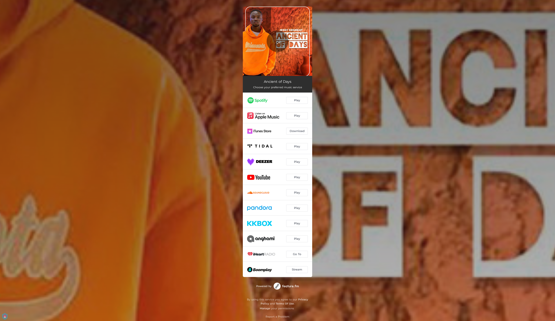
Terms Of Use (285, 303)
